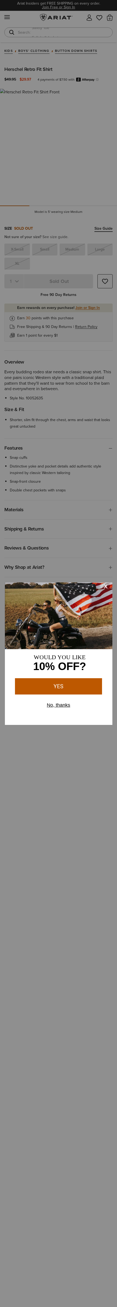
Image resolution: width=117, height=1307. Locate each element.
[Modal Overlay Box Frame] (58, 653)
